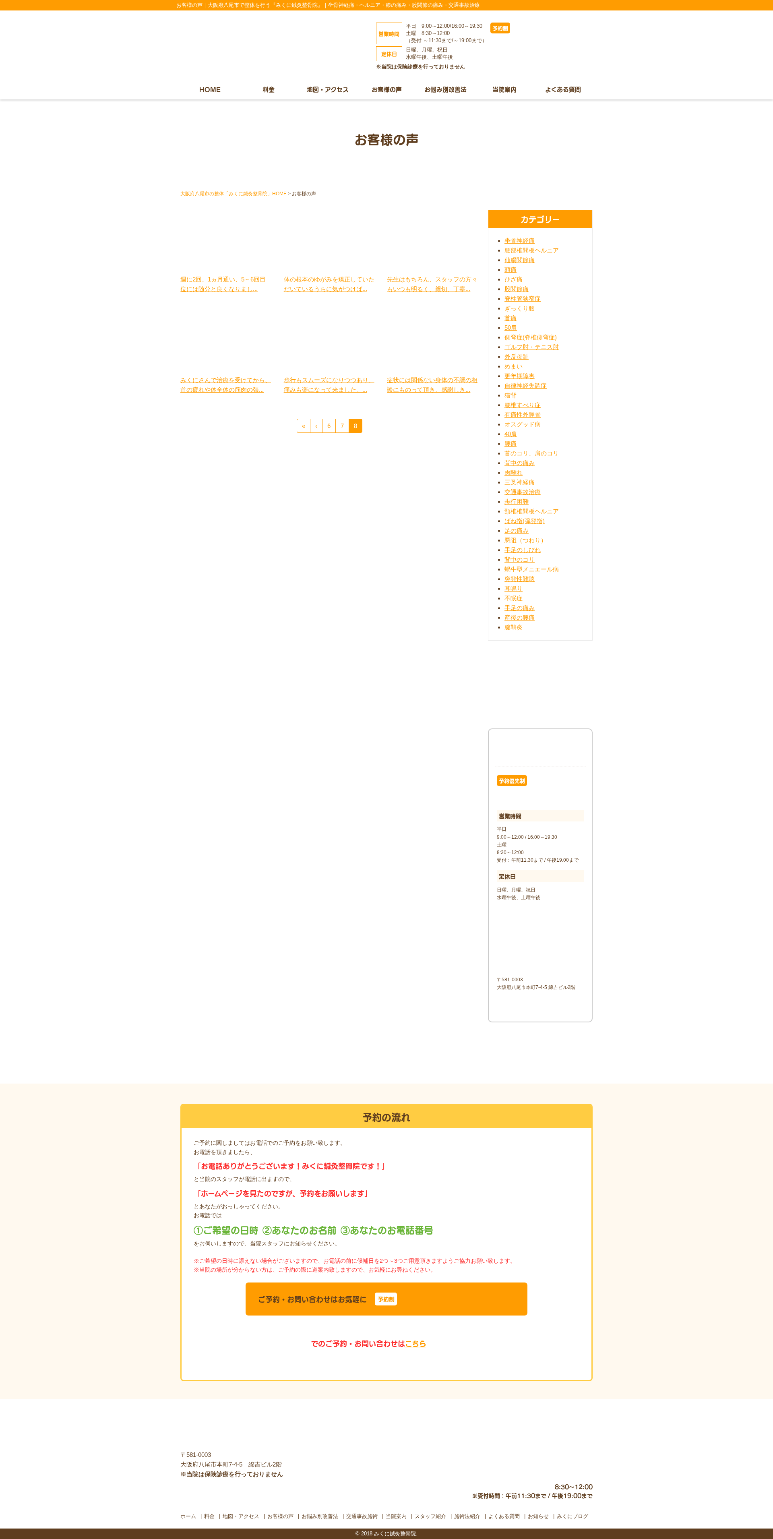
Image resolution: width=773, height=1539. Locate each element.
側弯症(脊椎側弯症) (530, 337)
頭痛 (510, 269)
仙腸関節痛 (519, 259)
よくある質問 (563, 89)
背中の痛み (519, 462)
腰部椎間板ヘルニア (531, 250)
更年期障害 (519, 375)
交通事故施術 (362, 1516)
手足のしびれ (522, 549)
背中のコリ (519, 559)
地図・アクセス (328, 89)
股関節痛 (516, 288)
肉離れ (513, 472)
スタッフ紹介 (430, 1516)
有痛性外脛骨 (522, 414)
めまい (513, 366)
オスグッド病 (522, 424)
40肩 (510, 433)
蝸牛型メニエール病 (531, 569)
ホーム (188, 1516)
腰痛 (510, 443)
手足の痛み (519, 607)
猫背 (510, 395)
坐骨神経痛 (519, 240)
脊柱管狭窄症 (522, 298)
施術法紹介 (467, 1516)
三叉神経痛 (519, 482)
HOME (210, 89)
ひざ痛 (513, 279)
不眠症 (513, 598)
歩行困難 (516, 501)
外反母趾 (516, 356)
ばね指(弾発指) (524, 520)
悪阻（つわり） (525, 540)
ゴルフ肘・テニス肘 (531, 346)
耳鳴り (513, 588)
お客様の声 (387, 89)
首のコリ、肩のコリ (531, 453)
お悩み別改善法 (445, 89)
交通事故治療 (522, 491)
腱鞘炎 (513, 627)
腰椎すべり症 (522, 404)
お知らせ (538, 1516)
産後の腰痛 (519, 617)
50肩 (510, 327)
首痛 (510, 317)
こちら (415, 1343)
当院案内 (504, 89)
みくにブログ (572, 1516)
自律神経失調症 (525, 385)
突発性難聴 (519, 578)
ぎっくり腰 (519, 308)
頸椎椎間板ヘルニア (531, 511)
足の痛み (516, 530)
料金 (268, 89)
